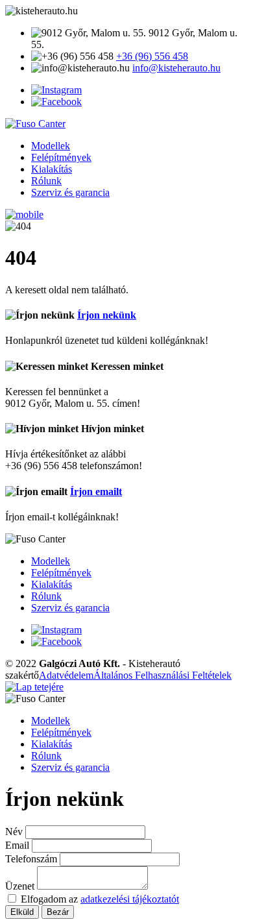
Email (18, 845)
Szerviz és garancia (70, 192)
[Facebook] (56, 101)
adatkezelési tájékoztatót (129, 899)
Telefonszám (32, 858)
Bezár (58, 912)
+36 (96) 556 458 (152, 56)
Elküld (22, 912)
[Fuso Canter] (35, 123)
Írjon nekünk (106, 315)
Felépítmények (61, 157)
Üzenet (21, 886)
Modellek (50, 145)
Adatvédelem (66, 675)
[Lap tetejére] (34, 686)
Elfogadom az (100, 899)
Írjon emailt (96, 491)
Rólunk (46, 180)
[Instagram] (56, 89)
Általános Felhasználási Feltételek (162, 675)
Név (15, 831)
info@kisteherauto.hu (176, 67)
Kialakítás (51, 169)
